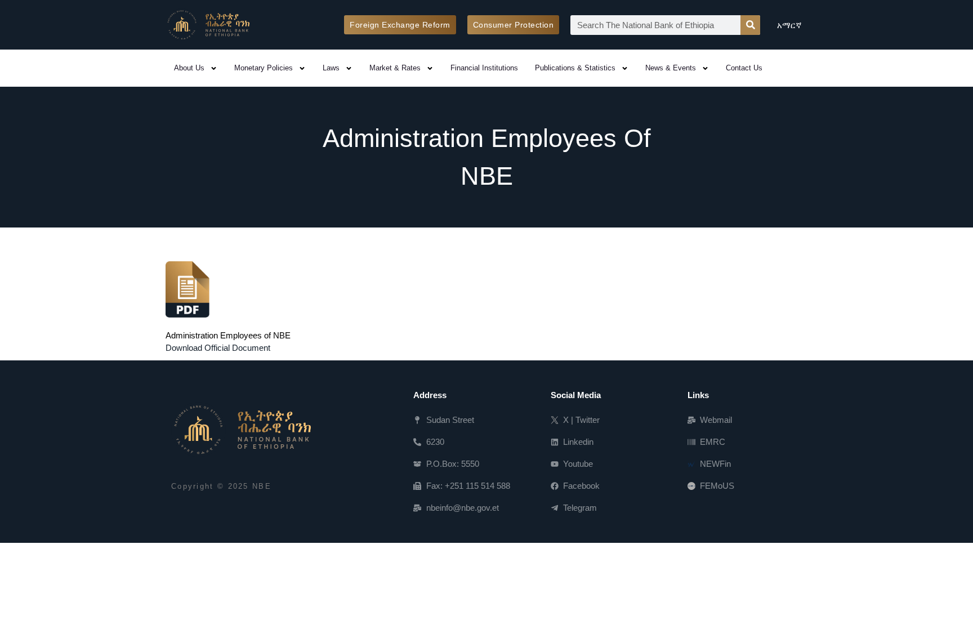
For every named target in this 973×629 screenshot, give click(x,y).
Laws (331, 68)
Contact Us (744, 68)
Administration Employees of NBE (228, 335)
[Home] (241, 430)
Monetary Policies (263, 68)
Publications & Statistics (575, 68)
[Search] (750, 25)
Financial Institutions (484, 68)
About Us (189, 68)
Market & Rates (395, 68)
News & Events (670, 68)
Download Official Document (218, 348)
